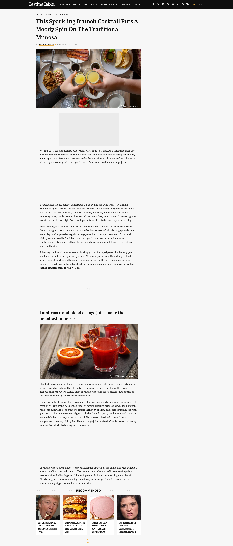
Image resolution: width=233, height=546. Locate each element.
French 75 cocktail (95, 409)
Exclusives (90, 4)
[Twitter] (158, 5)
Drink (39, 14)
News (76, 4)
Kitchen (125, 4)
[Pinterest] (168, 5)
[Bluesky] (173, 5)
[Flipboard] (163, 5)
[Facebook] (153, 5)
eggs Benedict (128, 467)
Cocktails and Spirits (58, 14)
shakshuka (68, 471)
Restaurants (109, 4)
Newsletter (202, 4)
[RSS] (187, 5)
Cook (137, 4)
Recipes (65, 4)
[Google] (182, 5)
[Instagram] (178, 5)
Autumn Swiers (46, 44)
